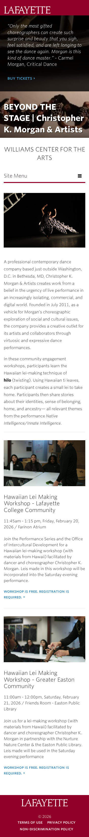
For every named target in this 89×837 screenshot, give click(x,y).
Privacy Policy (61, 822)
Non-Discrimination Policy (46, 829)
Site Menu (15, 176)
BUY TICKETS (19, 78)
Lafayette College (44, 803)
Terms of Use (30, 822)
